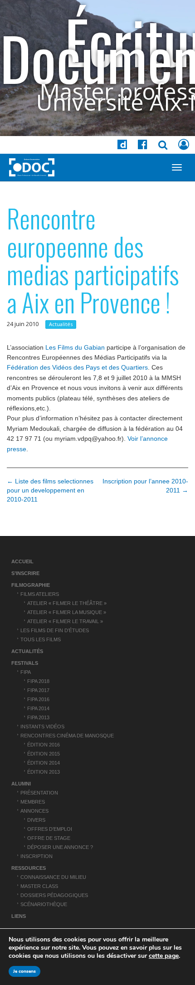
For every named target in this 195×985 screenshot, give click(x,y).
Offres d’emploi (49, 829)
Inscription (36, 856)
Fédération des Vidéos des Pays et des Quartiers (77, 367)
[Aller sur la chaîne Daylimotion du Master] (122, 146)
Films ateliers (39, 594)
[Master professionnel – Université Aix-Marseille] (32, 167)
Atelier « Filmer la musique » (66, 612)
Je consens (24, 971)
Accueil (22, 561)
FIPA (25, 672)
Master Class (39, 886)
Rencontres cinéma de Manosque (67, 735)
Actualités (61, 324)
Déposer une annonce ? (60, 847)
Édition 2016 (43, 744)
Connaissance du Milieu (53, 877)
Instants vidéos (42, 726)
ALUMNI (21, 783)
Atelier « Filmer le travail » (65, 621)
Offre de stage (48, 838)
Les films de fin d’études (54, 630)
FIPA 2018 (38, 681)
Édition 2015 (43, 753)
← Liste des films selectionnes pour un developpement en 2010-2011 (50, 490)
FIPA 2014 (38, 708)
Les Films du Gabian (75, 347)
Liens (18, 916)
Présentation (39, 792)
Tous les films (40, 639)
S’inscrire (25, 573)
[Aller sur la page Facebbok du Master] (142, 146)
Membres (32, 802)
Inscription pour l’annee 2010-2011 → (145, 486)
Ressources (28, 868)
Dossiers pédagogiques (54, 895)
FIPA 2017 (38, 690)
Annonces (34, 811)
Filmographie (30, 585)
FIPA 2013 (38, 717)
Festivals (24, 663)
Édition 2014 (43, 763)
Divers (36, 820)
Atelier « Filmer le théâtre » (67, 603)
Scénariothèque (43, 904)
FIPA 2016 (38, 699)
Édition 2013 (43, 772)
